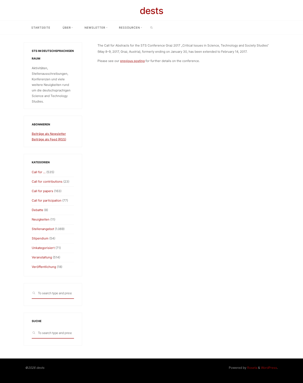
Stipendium (40, 238)
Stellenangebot (43, 229)
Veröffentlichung (44, 267)
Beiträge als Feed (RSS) (49, 139)
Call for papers (42, 191)
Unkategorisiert (43, 248)
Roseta (251, 368)
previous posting (132, 61)
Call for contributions (47, 181)
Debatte (37, 210)
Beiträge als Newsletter (49, 134)
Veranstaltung (42, 257)
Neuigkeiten (40, 219)
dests (151, 10)
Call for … (39, 172)
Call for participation (46, 200)
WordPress (269, 368)
